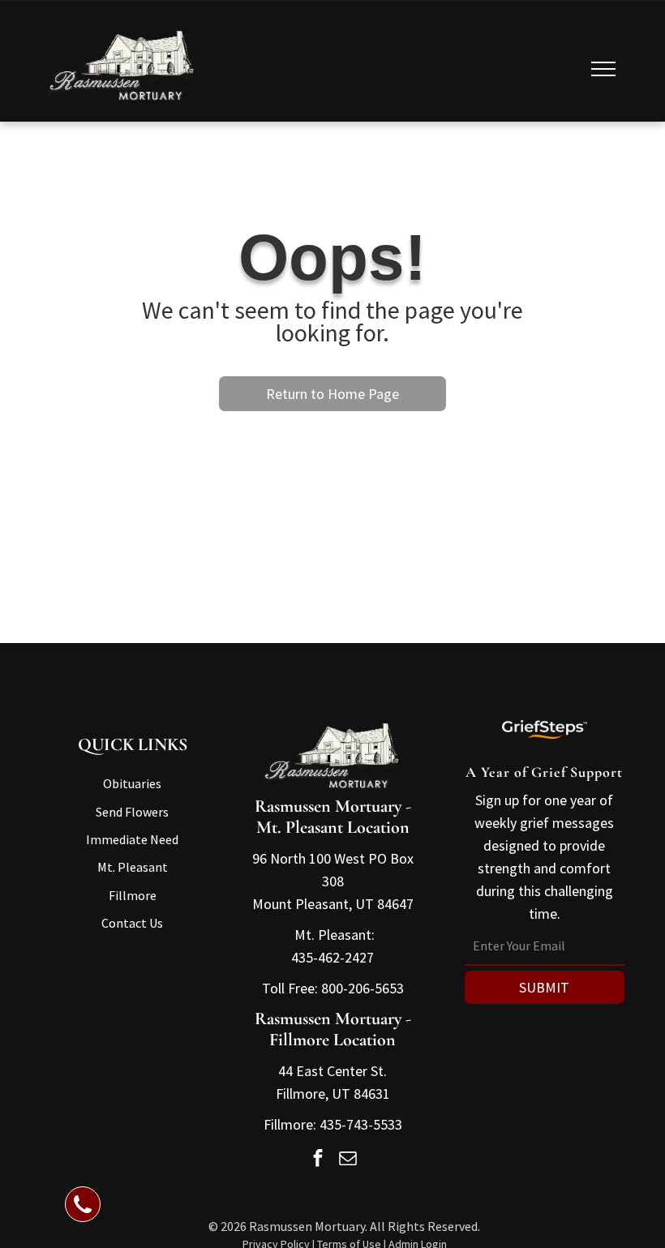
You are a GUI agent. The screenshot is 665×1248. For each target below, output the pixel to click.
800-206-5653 (362, 988)
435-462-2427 (332, 957)
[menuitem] (132, 783)
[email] (347, 1159)
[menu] (603, 69)
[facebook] (317, 1159)
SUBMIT (544, 987)
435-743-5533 (361, 1124)
